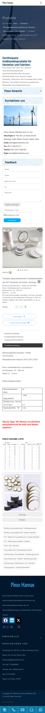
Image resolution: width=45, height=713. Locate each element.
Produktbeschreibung (12, 345)
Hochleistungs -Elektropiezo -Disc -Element (19, 563)
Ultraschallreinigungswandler (12, 71)
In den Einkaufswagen (18, 323)
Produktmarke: (9, 337)
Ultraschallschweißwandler (12, 73)
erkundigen (18, 316)
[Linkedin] (12, 620)
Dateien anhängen (12, 205)
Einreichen (12, 220)
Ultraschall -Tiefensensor (11, 79)
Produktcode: (9, 340)
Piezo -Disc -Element (23, 68)
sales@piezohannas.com (19, 142)
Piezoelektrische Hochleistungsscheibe (18, 550)
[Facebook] (5, 620)
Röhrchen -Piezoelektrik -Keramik (14, 82)
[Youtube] (18, 627)
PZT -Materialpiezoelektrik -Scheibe (17, 541)
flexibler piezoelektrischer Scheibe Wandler (20, 532)
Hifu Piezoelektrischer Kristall (31, 79)
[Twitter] (18, 620)
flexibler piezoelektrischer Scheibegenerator (20, 528)
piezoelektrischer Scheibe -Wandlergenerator (20, 559)
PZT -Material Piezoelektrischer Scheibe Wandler (21, 537)
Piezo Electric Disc (8, 68)
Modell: (7, 333)
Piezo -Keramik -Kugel (23, 76)
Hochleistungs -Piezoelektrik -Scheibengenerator (21, 554)
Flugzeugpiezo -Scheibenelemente (16, 567)
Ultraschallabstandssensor (21, 85)
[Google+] (7, 627)
